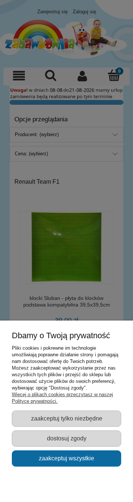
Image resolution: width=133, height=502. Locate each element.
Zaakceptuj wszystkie (66, 458)
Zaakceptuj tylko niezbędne (66, 418)
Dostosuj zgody (66, 438)
